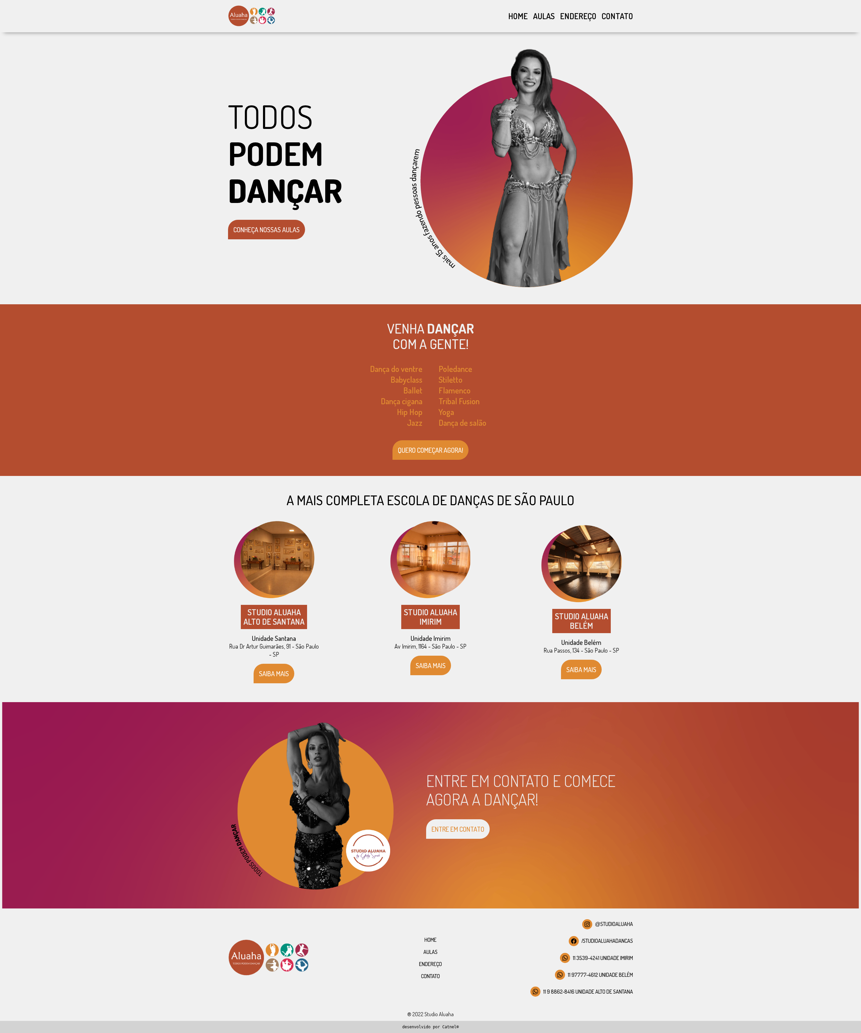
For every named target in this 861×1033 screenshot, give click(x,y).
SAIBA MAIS (274, 673)
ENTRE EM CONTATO (458, 829)
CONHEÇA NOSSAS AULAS (266, 229)
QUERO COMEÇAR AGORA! (430, 450)
